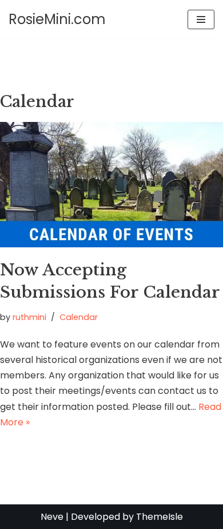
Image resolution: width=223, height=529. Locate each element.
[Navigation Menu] (201, 19)
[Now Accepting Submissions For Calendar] (111, 184)
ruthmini (29, 317)
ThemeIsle (159, 516)
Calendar (78, 317)
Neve (52, 516)
